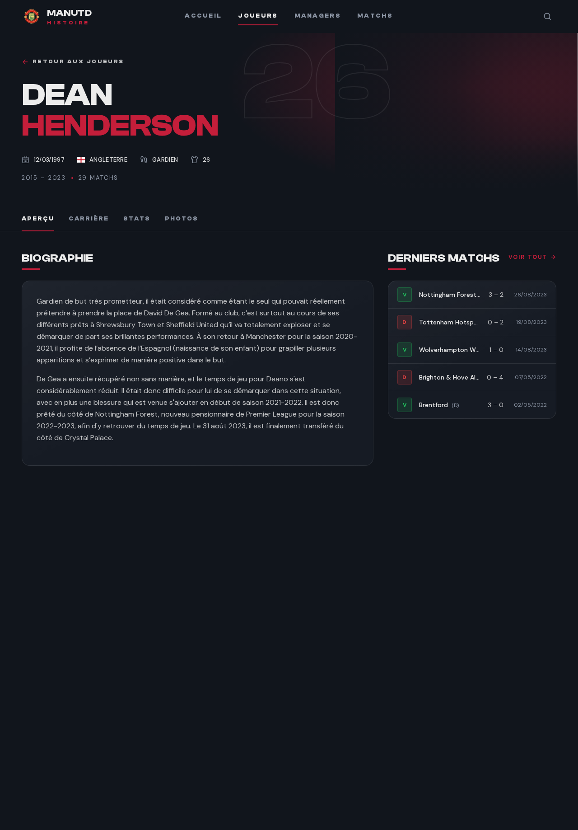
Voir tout (527, 257)
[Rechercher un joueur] (547, 16)
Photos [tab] (181, 219)
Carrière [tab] (89, 219)
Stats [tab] (136, 219)
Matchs (375, 16)
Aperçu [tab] (38, 219)
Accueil (203, 16)
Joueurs (258, 16)
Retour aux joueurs (78, 62)
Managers (317, 16)
